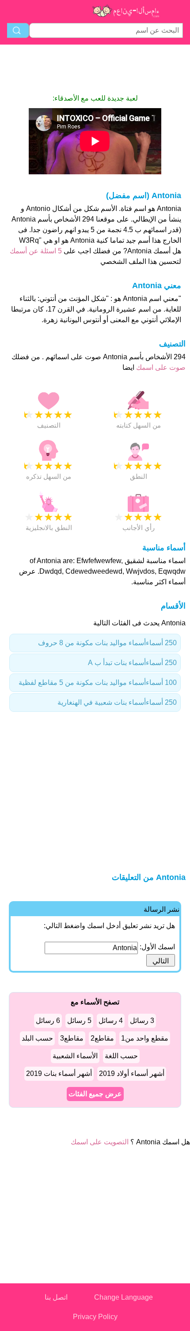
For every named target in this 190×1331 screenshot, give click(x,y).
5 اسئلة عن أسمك (36, 251)
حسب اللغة (121, 1056)
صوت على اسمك (160, 367)
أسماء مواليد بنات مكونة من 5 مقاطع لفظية (98, 682)
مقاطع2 (102, 1038)
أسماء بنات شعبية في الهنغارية (117, 702)
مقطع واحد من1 (144, 1038)
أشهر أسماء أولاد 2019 (131, 1073)
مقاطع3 (72, 1038)
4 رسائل (111, 1020)
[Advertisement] (95, 69)
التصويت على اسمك (100, 1142)
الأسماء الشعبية (75, 1056)
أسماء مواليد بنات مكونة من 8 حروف (107, 643)
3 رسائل (142, 1020)
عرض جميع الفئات (95, 1094)
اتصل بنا (56, 1297)
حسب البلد (37, 1038)
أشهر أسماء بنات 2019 (59, 1073)
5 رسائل (79, 1020)
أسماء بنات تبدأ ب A (132, 662)
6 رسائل (48, 1020)
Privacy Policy (95, 1316)
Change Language (123, 1297)
